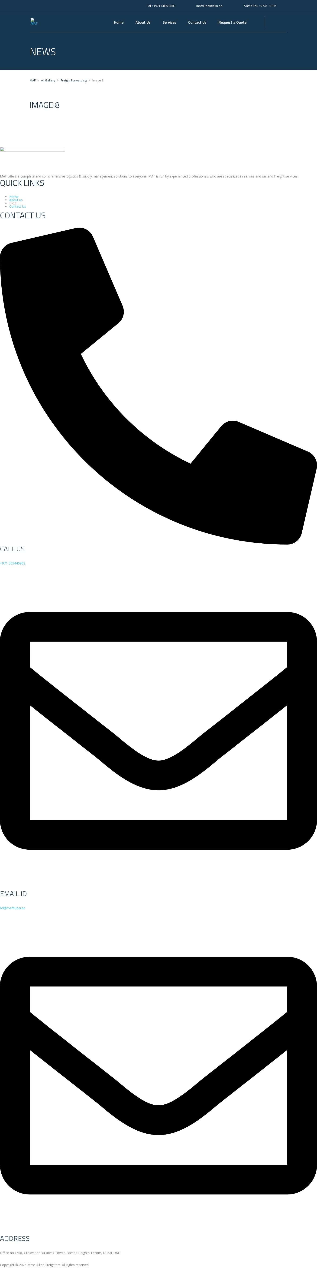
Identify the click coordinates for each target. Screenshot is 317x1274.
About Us (143, 22)
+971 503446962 (12, 563)
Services (169, 22)
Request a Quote (232, 22)
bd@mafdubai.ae (12, 908)
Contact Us (197, 22)
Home (118, 22)
